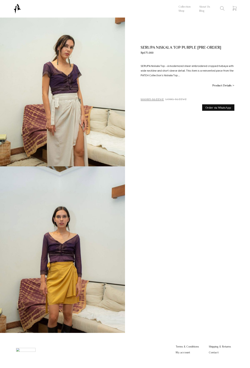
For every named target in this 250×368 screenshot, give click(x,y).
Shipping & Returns (220, 346)
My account (183, 352)
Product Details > (223, 85)
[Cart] (235, 8)
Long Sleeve (176, 99)
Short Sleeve (152, 99)
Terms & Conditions (187, 346)
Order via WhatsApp (218, 107)
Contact (214, 352)
